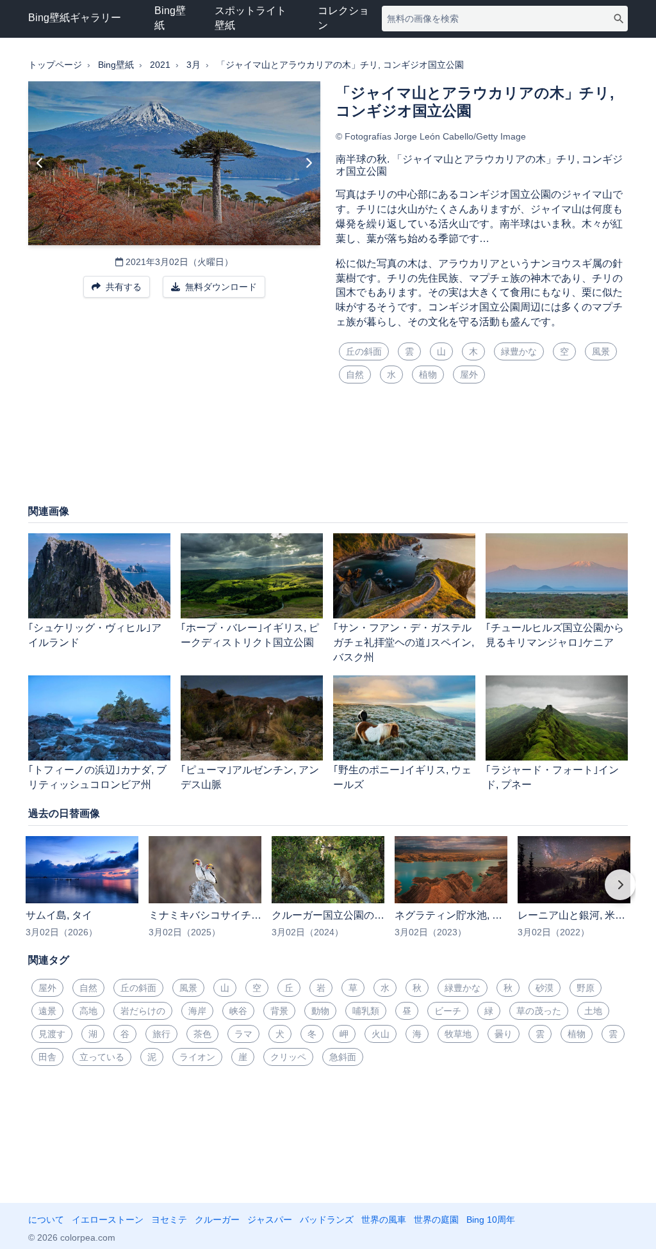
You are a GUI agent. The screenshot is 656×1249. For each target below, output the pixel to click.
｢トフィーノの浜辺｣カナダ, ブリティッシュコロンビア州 (97, 777)
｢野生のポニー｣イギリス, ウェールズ (402, 777)
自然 (355, 374)
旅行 (161, 1034)
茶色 (202, 1034)
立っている (101, 1057)
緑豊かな (519, 351)
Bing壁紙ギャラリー (74, 17)
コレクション (343, 18)
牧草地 (458, 1034)
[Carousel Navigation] (328, 893)
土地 (593, 1011)
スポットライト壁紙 (250, 18)
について (46, 1219)
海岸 (197, 1011)
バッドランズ (327, 1219)
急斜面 (342, 1057)
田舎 (47, 1057)
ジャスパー (269, 1219)
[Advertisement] (328, 451)
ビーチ (447, 1011)
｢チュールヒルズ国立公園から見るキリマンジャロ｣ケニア (555, 635)
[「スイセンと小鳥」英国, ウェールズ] (40, 163)
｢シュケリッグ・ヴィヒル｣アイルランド (94, 635)
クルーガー (217, 1219)
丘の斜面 (364, 351)
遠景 (47, 1011)
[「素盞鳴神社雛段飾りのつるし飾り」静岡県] (308, 163)
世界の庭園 (436, 1219)
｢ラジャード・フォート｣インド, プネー (552, 777)
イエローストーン (108, 1219)
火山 (381, 1034)
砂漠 (545, 988)
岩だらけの (142, 1011)
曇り (503, 1034)
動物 (320, 1011)
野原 (585, 988)
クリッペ (288, 1057)
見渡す (51, 1034)
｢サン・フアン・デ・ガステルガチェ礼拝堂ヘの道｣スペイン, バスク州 (403, 642)
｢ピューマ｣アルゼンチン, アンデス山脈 (250, 777)
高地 (88, 1011)
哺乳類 (365, 1011)
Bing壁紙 (170, 18)
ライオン (197, 1057)
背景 (279, 1011)
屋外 (469, 374)
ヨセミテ (169, 1219)
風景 (601, 351)
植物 (428, 374)
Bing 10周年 (490, 1219)
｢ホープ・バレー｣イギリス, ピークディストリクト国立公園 (250, 635)
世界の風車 (383, 1219)
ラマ (243, 1034)
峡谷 (238, 1011)
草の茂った (538, 1011)
